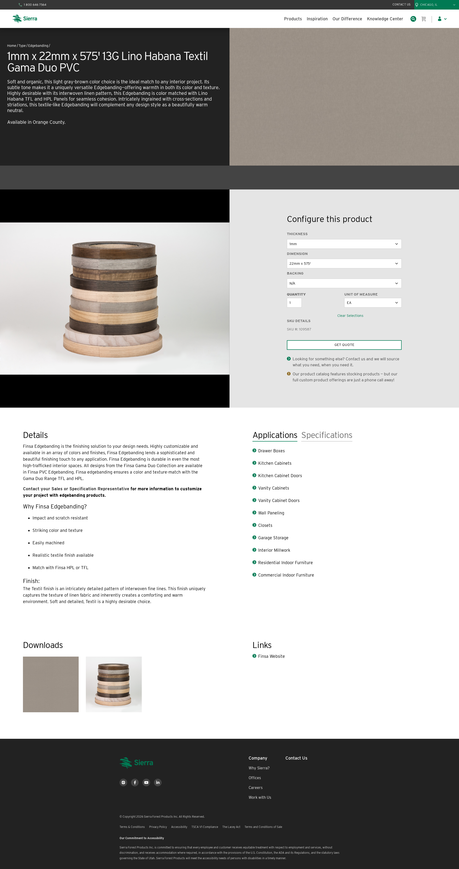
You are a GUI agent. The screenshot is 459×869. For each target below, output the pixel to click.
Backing (295, 273)
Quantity (296, 294)
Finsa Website (271, 656)
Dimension (297, 254)
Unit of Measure (361, 294)
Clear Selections (350, 315)
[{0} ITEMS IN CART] (424, 19)
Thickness (297, 234)
